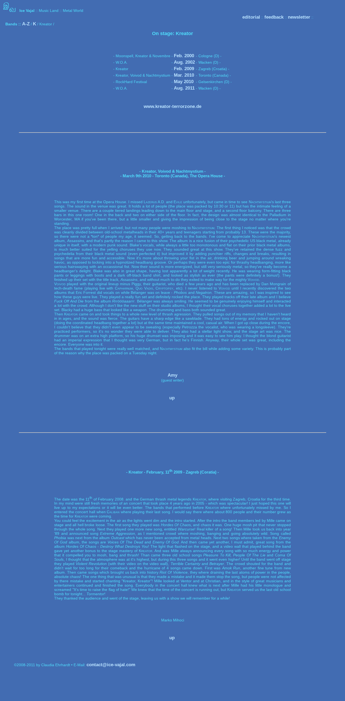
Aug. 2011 (184, 88)
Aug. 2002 (184, 62)
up (172, 397)
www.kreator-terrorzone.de (172, 106)
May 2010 (184, 81)
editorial (251, 17)
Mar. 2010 (184, 75)
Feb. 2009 (184, 68)
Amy (172, 375)
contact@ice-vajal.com (111, 664)
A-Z (26, 23)
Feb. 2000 (184, 55)
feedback (274, 17)
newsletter (299, 17)
